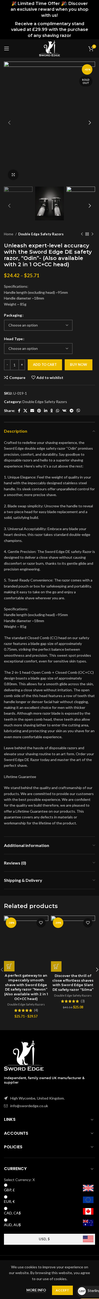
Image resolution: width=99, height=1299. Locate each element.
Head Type (13, 338)
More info (36, 1290)
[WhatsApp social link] (57, 410)
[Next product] (92, 234)
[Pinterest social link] (39, 410)
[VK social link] (64, 410)
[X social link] (25, 410)
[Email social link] (32, 410)
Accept (62, 1290)
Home (9, 234)
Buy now (78, 364)
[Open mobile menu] (6, 48)
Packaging (13, 315)
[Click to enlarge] (13, 175)
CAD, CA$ (12, 1213)
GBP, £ (9, 1190)
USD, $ (44, 1239)
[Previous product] (81, 234)
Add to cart (45, 364)
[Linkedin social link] (46, 410)
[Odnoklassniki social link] (51, 410)
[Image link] (24, 1055)
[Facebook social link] (19, 410)
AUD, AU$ (12, 1224)
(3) (83, 1001)
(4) (36, 1010)
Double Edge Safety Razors (41, 234)
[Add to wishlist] (41, 922)
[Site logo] (49, 48)
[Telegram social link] (71, 410)
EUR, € (9, 1201)
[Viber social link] (78, 410)
